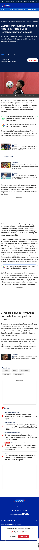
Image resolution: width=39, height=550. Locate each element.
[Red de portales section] (36, 520)
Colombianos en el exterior (12, 412)
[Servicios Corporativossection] (36, 525)
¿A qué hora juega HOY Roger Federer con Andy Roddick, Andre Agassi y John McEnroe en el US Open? (20, 457)
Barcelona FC (24, 370)
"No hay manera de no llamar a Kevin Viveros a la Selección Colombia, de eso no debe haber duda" (21, 437)
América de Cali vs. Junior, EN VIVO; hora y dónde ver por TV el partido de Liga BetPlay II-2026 (21, 427)
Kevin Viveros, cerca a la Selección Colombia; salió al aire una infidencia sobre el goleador (21, 417)
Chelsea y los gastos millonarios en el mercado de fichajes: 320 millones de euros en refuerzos (24, 147)
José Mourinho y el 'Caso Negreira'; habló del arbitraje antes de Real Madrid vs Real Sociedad (24, 176)
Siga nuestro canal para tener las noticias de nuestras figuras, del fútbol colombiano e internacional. (21, 118)
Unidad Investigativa (29, 1)
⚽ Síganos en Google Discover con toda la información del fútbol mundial (21, 125)
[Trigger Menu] (2, 5)
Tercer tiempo (18, 374)
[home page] (2, 1)
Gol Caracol (19, 1)
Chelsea (5, 100)
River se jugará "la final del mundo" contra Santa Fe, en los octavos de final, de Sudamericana (25, 166)
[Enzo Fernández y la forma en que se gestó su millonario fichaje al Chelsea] (6, 357)
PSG (14, 370)
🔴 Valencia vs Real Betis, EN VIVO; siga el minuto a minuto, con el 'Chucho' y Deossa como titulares (20, 447)
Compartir (34, 60)
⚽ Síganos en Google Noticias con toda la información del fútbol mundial (20, 267)
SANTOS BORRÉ (31, 10)
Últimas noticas (10, 1)
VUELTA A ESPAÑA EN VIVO (17, 10)
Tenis (6, 453)
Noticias (25, 531)
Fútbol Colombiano (10, 422)
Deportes (16, 531)
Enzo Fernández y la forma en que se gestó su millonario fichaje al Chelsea (24, 357)
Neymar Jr (6, 374)
